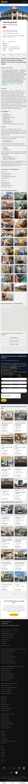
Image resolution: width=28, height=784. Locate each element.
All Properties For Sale (6, 631)
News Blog (3, 702)
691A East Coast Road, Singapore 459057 (10, 625)
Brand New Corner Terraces (7, 654)
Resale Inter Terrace (5, 670)
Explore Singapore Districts (7, 727)
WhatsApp (23, 782)
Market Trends (4, 700)
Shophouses (3, 643)
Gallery (18, 54)
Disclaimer (7, 780)
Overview (4, 54)
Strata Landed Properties (6, 693)
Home (2, 4)
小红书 (2, 756)
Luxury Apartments (5, 639)
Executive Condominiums (6, 689)
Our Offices (3, 737)
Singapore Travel (4, 710)
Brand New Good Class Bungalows (8, 662)
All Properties (7, 4)
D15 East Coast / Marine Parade (10, 24)
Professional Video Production (7, 723)
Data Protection (19, 780)
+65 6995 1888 (4, 623)
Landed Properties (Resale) (7, 635)
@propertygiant (5, 70)
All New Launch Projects (6, 685)
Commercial (3, 641)
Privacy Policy (13, 780)
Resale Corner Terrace (6, 672)
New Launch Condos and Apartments (9, 687)
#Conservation (5, 72)
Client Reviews (4, 739)
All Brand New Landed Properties (8, 650)
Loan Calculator (4, 706)
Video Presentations (5, 704)
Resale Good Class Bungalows (7, 678)
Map (24, 54)
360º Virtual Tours (5, 725)
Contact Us (3, 743)
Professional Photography (6, 721)
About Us (3, 733)
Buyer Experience (5, 717)
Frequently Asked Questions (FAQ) (8, 741)
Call (13, 782)
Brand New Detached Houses (7, 658)
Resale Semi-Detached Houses (7, 674)
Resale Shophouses (5, 680)
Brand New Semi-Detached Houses (8, 656)
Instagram (3, 752)
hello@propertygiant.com (6, 621)
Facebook (3, 754)
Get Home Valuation (5, 720)
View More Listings (14, 344)
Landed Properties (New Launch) (8, 633)
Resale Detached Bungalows (7, 676)
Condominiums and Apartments (7, 637)
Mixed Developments (5, 691)
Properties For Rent (5, 645)
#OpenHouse (5, 83)
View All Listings (14, 594)
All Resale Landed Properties (7, 668)
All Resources (4, 698)
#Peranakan (14, 82)
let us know (6, 35)
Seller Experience (5, 716)
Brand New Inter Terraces (6, 653)
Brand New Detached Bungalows (8, 660)
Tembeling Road (14, 4)
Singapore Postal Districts (6, 708)
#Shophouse (20, 82)
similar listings (10, 33)
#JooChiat (9, 82)
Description (11, 54)
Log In (2, 761)
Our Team (3, 735)
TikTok (2, 748)
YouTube (3, 750)
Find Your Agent (14, 614)
